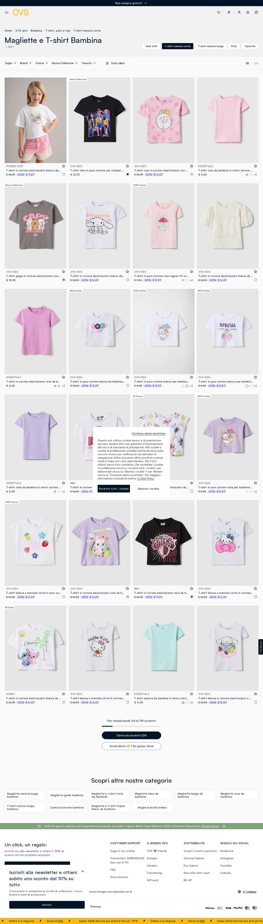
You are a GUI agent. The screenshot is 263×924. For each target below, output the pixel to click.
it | (249, 891)
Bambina (36, 30)
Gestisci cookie (148, 488)
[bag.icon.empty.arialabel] (256, 12)
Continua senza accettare (148, 433)
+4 (191, 280)
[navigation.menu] (7, 12)
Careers (152, 865)
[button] (229, 12)
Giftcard (152, 880)
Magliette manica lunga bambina (22, 795)
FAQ (41, 920)
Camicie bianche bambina (67, 807)
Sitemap (95, 906)
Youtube (226, 865)
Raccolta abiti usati (197, 872)
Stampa (152, 858)
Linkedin (225, 872)
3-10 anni (21, 30)
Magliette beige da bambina (190, 795)
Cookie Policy (145, 478)
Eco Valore (191, 865)
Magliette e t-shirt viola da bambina (107, 795)
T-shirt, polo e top (57, 30)
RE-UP (188, 880)
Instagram (227, 858)
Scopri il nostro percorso (200, 850)
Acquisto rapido (35, 157)
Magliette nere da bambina (146, 795)
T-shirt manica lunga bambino (20, 807)
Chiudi (253, 920)
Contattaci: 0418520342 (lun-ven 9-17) (127, 860)
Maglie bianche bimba (152, 807)
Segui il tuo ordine (122, 850)
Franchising (154, 872)
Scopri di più (210, 826)
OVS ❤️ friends (157, 850)
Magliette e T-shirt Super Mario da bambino (108, 807)
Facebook (226, 850)
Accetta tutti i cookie (114, 488)
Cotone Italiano (194, 858)
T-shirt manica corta (87, 30)
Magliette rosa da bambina (232, 795)
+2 (255, 174)
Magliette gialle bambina (67, 795)
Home (8, 30)
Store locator (119, 877)
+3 (63, 385)
